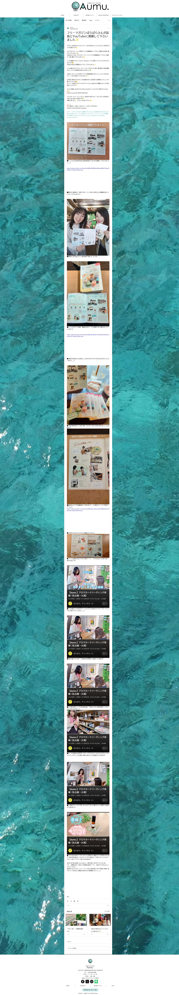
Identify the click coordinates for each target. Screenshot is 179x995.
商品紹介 (84, 20)
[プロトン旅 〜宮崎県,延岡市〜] (76, 920)
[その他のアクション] (108, 28)
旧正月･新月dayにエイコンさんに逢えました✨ (99, 930)
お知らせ (76, 20)
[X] (87, 981)
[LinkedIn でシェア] (74, 901)
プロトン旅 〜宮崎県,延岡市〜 (75, 930)
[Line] (96, 981)
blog (90, 20)
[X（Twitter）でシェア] (71, 901)
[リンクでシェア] (78, 901)
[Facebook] (82, 981)
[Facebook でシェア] (67, 901)
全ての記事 (69, 20)
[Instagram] (91, 981)
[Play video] (88, 179)
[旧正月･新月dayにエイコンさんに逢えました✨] (100, 920)
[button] (109, 20)
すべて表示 (107, 911)
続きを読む (98, 20)
